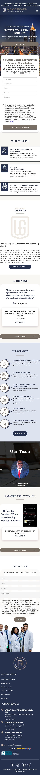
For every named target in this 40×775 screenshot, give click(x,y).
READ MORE (19, 322)
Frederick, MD (5, 695)
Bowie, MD (4, 698)
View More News (20, 336)
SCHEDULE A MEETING (18, 267)
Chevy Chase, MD (7, 691)
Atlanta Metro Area (8, 679)
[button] (37, 11)
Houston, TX (5, 683)
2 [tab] (19, 490)
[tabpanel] (20, 306)
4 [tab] (24, 490)
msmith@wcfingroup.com (13, 745)
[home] (13, 9)
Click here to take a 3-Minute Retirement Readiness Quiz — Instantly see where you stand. (20, 5)
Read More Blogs (20, 550)
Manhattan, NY (6, 687)
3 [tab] (21, 490)
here (11, 121)
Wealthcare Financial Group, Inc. (24, 769)
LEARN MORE (20, 44)
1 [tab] (20, 331)
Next (39, 298)
